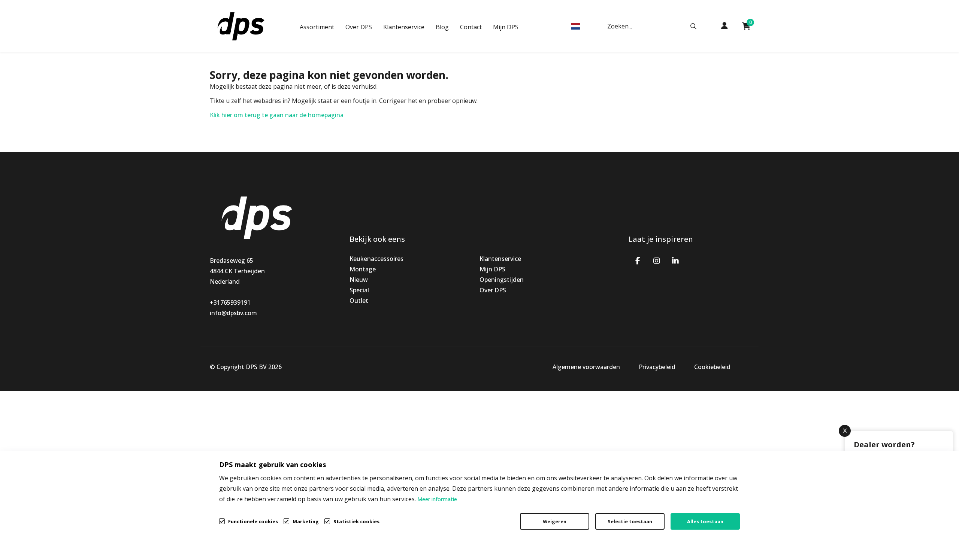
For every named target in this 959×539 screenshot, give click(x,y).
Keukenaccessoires (376, 259)
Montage (363, 269)
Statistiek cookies (356, 521)
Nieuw (359, 279)
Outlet (359, 300)
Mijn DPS (505, 27)
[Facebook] (638, 260)
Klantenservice (403, 27)
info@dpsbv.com (233, 313)
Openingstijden (502, 279)
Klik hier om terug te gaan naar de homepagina (277, 115)
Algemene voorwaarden (586, 367)
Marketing (306, 521)
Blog (442, 27)
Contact (471, 27)
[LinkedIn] (675, 260)
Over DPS (358, 27)
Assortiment (317, 27)
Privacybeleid (657, 367)
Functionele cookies (253, 521)
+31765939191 (230, 302)
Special (359, 290)
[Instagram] (656, 260)
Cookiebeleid (712, 367)
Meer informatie (437, 499)
